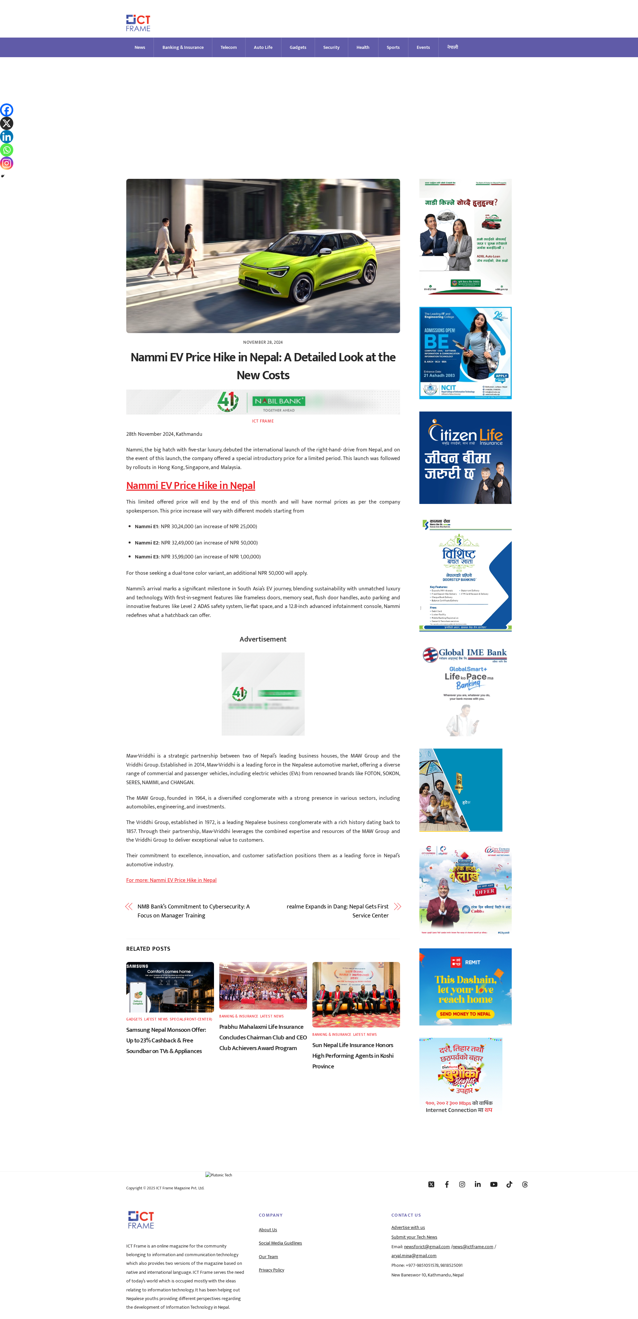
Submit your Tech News (414, 1237)
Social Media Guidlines (280, 1243)
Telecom (229, 47)
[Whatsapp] (6, 150)
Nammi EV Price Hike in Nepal (190, 486)
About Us (268, 1230)
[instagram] (462, 1184)
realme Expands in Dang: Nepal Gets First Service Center (338, 911)
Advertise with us (408, 1228)
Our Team (268, 1257)
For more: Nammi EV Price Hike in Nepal (171, 880)
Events (423, 47)
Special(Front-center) (191, 1019)
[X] (6, 123)
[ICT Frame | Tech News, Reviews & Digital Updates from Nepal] (138, 28)
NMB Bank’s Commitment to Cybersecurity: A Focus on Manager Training (194, 911)
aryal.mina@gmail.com (414, 1256)
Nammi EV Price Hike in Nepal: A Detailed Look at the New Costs (263, 366)
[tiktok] (509, 1184)
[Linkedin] (6, 136)
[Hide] (2, 176)
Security (331, 47)
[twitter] (431, 1184)
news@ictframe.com (473, 1247)
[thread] (525, 1184)
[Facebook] (6, 110)
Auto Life (263, 47)
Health (363, 47)
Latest (150, 1019)
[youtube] (493, 1184)
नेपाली (452, 47)
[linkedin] (478, 1184)
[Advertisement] (319, 107)
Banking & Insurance (183, 47)
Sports (393, 47)
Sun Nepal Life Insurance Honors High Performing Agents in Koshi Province (352, 1056)
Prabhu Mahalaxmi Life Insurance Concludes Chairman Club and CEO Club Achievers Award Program (263, 1037)
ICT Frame (263, 421)
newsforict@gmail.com (427, 1247)
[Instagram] (6, 163)
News (140, 47)
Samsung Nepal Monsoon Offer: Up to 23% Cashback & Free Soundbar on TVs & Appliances (166, 1040)
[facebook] (447, 1184)
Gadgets (298, 47)
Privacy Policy (271, 1270)
